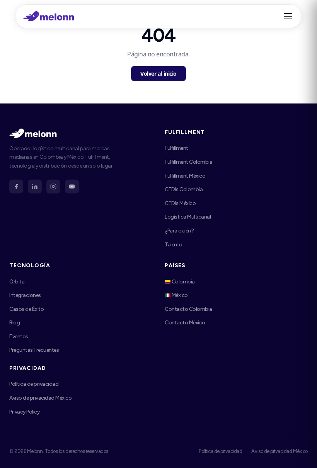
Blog (14, 322)
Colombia (182, 281)
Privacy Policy (24, 412)
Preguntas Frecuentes (34, 350)
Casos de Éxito (26, 309)
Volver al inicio (158, 73)
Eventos (18, 336)
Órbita (16, 281)
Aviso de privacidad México (40, 398)
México (179, 295)
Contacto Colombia (188, 309)
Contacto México (185, 322)
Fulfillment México (185, 176)
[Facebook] (16, 186)
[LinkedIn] (35, 186)
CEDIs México (180, 203)
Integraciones (25, 295)
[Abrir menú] (289, 16)
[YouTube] (72, 186)
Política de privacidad (33, 384)
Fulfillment (176, 148)
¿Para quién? (179, 230)
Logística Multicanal (188, 217)
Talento (173, 244)
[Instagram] (53, 186)
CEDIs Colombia (184, 189)
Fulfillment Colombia (188, 162)
